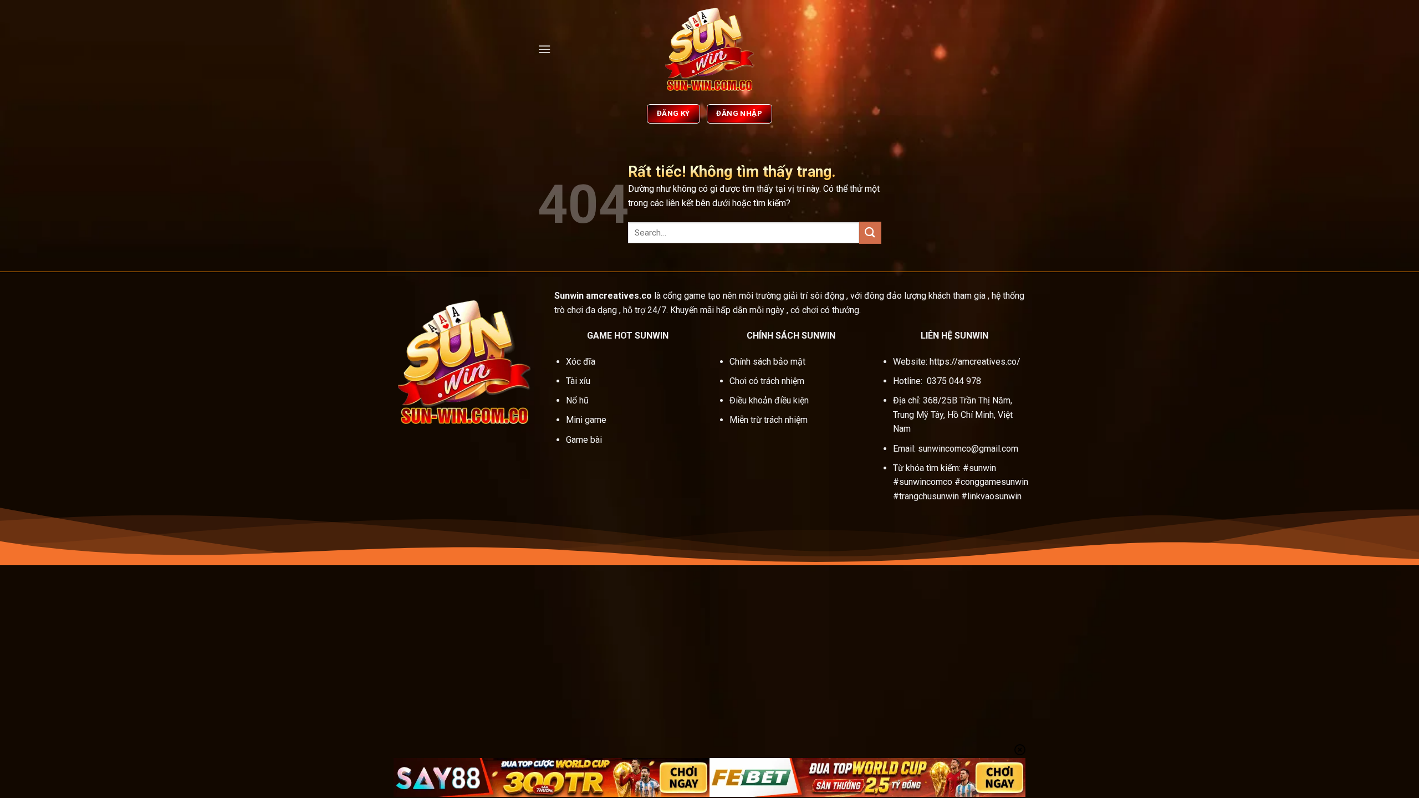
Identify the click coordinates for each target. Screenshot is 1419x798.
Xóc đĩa (582, 361)
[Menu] (544, 49)
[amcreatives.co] (709, 49)
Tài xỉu (578, 381)
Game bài (584, 439)
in (580, 295)
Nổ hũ (578, 400)
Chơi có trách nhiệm (766, 381)
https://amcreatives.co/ (975, 361)
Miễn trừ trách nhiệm (768, 420)
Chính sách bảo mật (767, 361)
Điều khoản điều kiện (769, 400)
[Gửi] (870, 232)
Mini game (587, 420)
